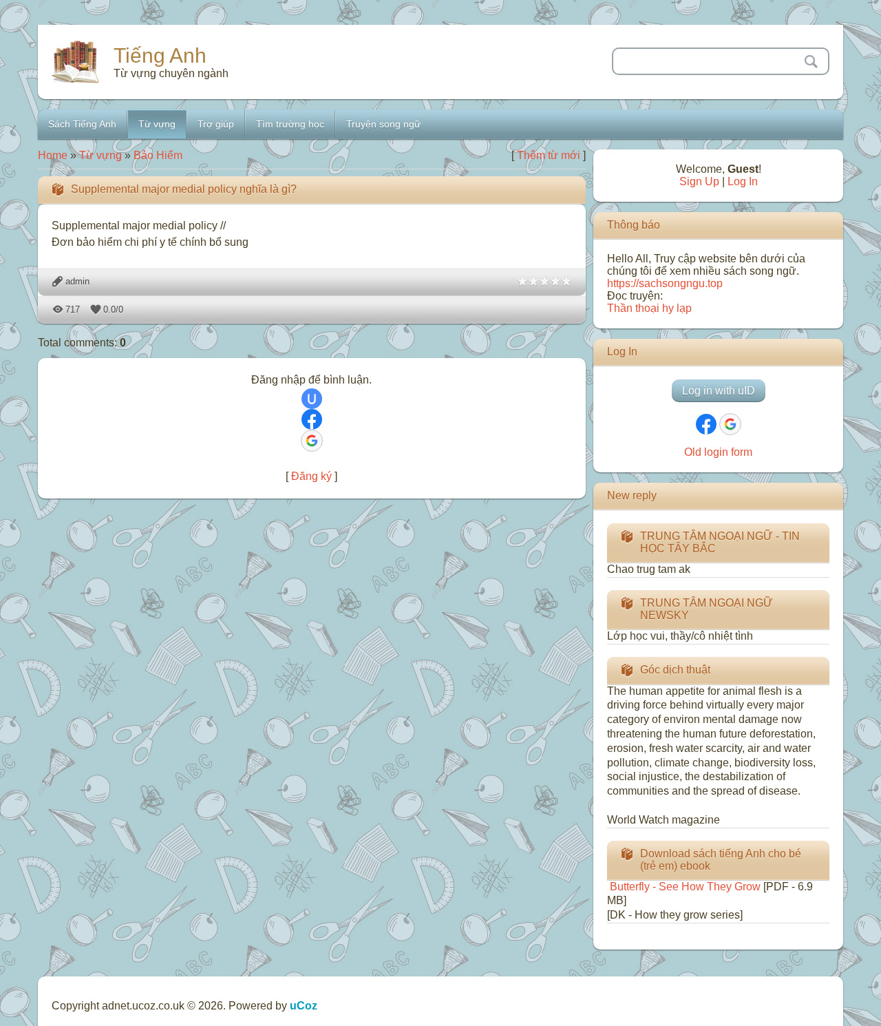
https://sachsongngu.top (665, 283)
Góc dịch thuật (675, 670)
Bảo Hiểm (158, 155)
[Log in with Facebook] (311, 419)
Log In (743, 181)
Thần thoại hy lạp (649, 308)
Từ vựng (100, 155)
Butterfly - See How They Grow (684, 886)
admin (77, 281)
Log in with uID (718, 391)
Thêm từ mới (548, 155)
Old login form (718, 452)
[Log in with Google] (312, 441)
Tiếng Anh (160, 55)
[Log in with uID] (311, 398)
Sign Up (699, 181)
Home (52, 155)
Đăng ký (311, 476)
